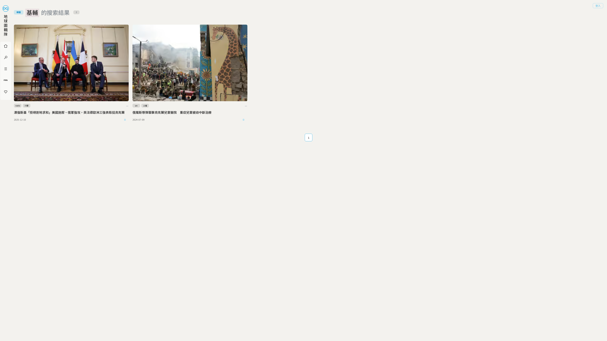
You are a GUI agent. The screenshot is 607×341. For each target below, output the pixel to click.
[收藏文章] (125, 120)
